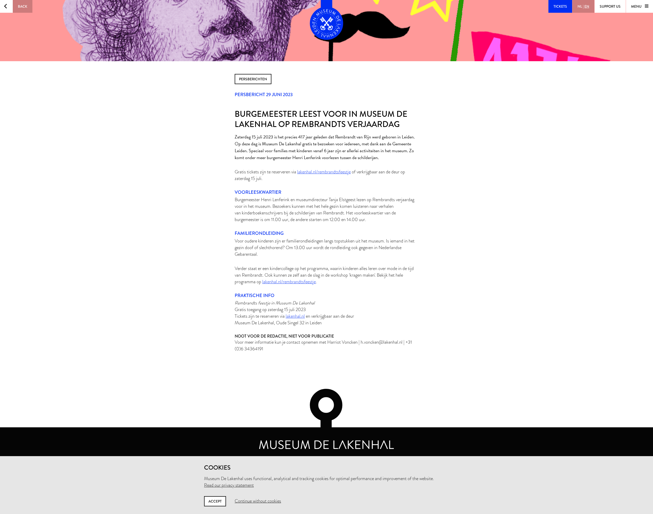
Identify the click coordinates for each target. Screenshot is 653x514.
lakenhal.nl (295, 316)
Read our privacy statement (229, 485)
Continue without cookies (258, 501)
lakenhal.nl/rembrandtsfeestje (324, 172)
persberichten (253, 79)
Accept (215, 501)
